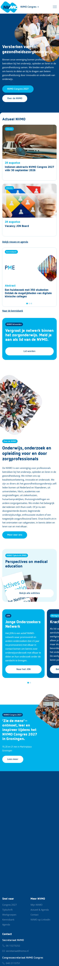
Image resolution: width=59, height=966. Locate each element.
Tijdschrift (7, 909)
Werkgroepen (9, 914)
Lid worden (29, 351)
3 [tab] (31, 303)
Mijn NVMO (37, 904)
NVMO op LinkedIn (40, 919)
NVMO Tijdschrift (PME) (17, 555)
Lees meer (12, 759)
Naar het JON (23, 669)
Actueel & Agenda (40, 909)
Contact (34, 914)
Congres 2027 (9, 904)
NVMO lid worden (14, 324)
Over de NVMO (14, 98)
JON (8, 615)
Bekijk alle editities (29, 593)
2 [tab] (29, 303)
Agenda (6, 924)
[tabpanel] (29, 277)
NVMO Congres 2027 (12, 714)
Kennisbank (8, 919)
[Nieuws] (29, 153)
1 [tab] (27, 303)
